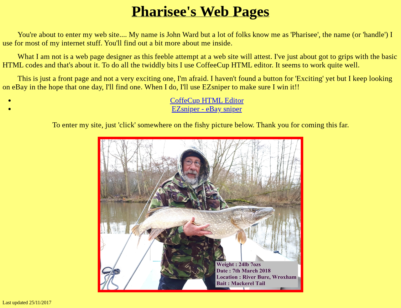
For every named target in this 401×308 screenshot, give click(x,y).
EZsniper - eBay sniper (207, 109)
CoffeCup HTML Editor (207, 100)
